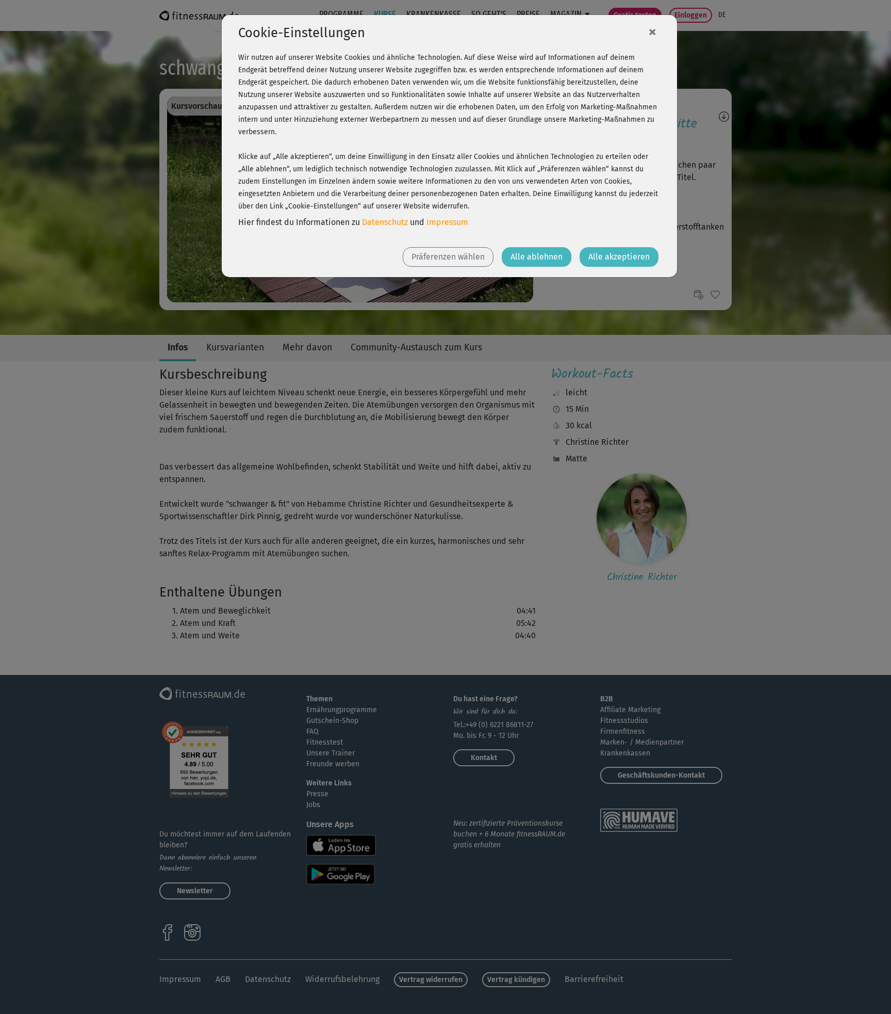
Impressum (447, 222)
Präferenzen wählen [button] (448, 257)
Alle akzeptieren (619, 257)
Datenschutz (385, 222)
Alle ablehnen (536, 257)
